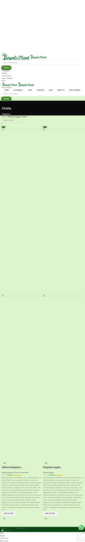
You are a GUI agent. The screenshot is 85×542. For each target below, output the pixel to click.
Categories (6, 114)
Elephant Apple (7, 472)
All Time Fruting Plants (21, 472)
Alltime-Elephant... (12, 467)
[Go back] (4, 103)
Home (4, 117)
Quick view (4, 518)
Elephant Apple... (52, 467)
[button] (9, 513)
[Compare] (4, 463)
